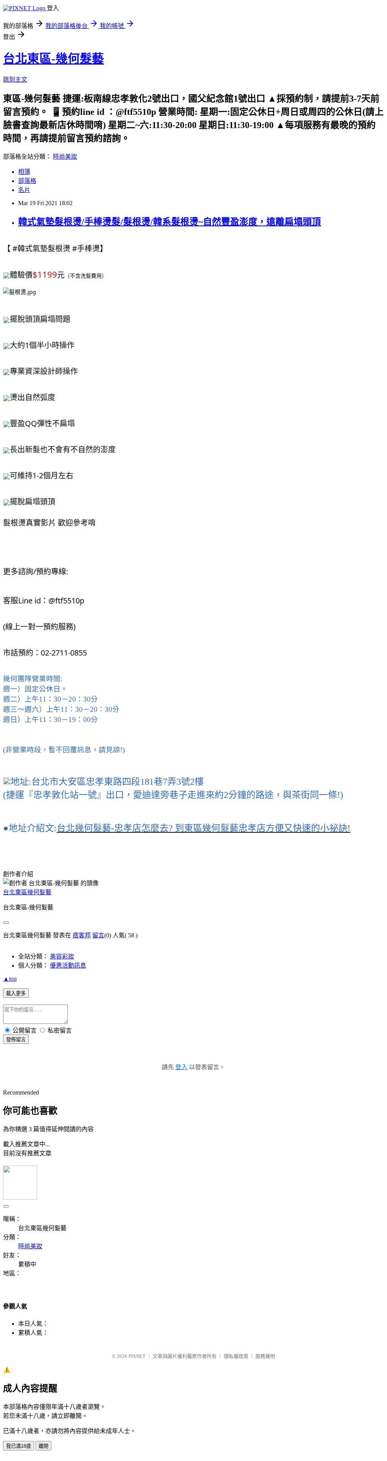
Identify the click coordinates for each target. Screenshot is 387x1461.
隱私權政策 (236, 1356)
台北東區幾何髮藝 (27, 892)
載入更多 (16, 993)
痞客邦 (82, 935)
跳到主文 (15, 79)
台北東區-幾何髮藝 (53, 58)
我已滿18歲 (18, 1446)
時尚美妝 (65, 156)
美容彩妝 (62, 956)
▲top (10, 979)
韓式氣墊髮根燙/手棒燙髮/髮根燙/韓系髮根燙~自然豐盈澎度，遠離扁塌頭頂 (169, 222)
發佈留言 (16, 1039)
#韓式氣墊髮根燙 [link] (41, 248)
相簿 (24, 172)
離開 (43, 1446)
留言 (98, 935)
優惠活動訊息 (68, 965)
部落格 (27, 181)
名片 (24, 190)
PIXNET (137, 1356)
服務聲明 (265, 1356)
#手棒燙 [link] (86, 248)
